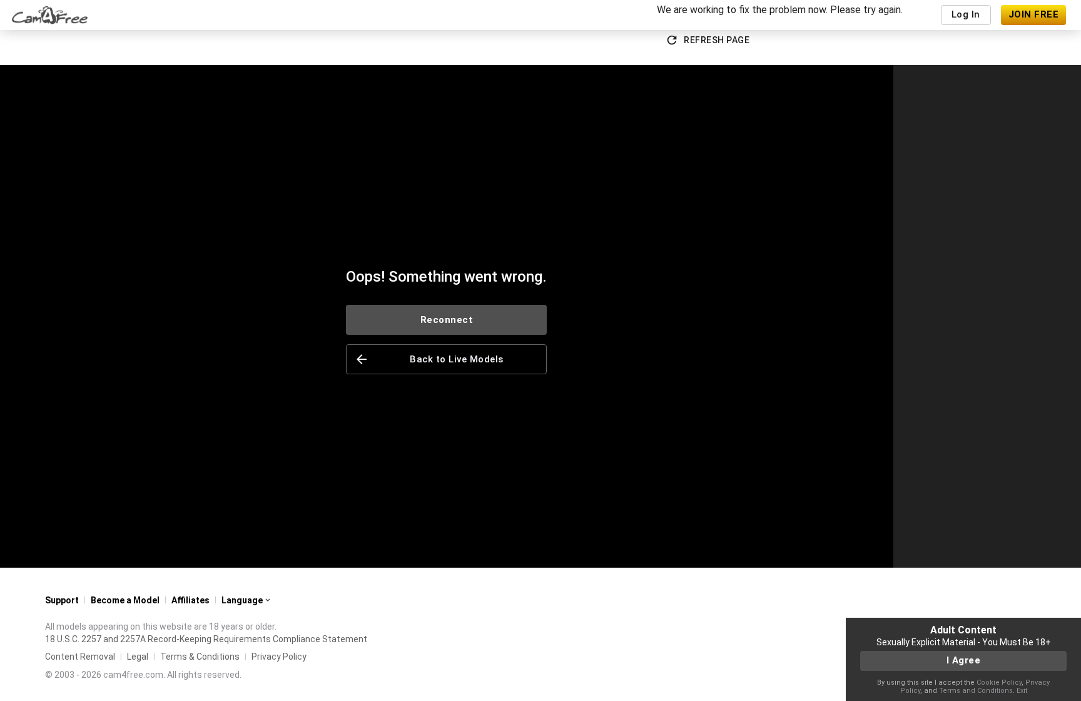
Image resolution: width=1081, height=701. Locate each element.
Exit (1022, 691)
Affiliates (190, 600)
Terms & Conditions (200, 657)
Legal (137, 657)
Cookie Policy (999, 682)
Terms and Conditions (976, 691)
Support (62, 600)
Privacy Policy (279, 657)
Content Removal (80, 657)
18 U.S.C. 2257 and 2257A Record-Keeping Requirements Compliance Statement (206, 639)
